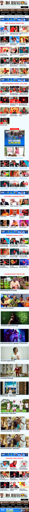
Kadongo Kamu (5, 12)
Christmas (9, 14)
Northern (19, 12)
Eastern (13, 12)
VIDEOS (19, 9)
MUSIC (12, 9)
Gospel (3, 14)
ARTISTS (5, 9)
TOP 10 (26, 9)
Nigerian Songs (19, 14)
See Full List (14, 129)
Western (26, 12)
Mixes (26, 14)
